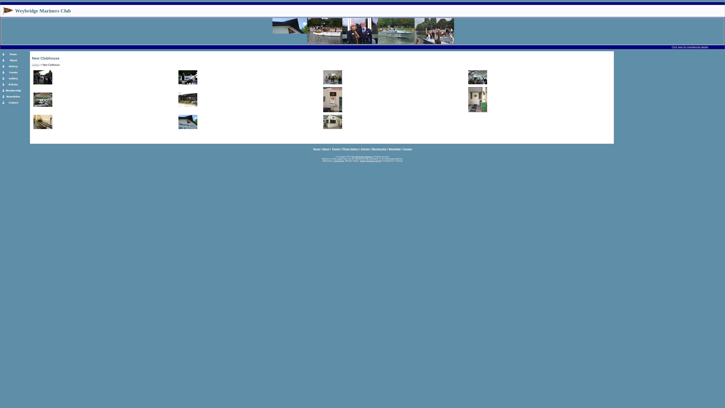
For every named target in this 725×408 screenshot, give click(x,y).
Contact (407, 149)
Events (336, 149)
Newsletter (395, 149)
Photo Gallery (350, 149)
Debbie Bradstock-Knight (371, 161)
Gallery (36, 64)
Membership (379, 149)
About (325, 149)
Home (316, 149)
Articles (365, 149)
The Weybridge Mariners (362, 157)
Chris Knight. (339, 161)
